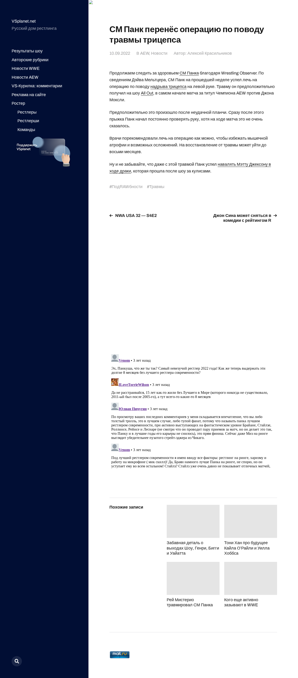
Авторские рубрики (30, 59)
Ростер (18, 103)
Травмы (156, 186)
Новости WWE (26, 68)
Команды (26, 129)
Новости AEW (25, 77)
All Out (147, 93)
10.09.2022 (119, 53)
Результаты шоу (27, 51)
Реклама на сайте (29, 94)
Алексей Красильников (209, 53)
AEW (144, 53)
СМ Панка (189, 73)
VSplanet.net (24, 21)
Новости (159, 53)
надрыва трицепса (168, 86)
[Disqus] (193, 286)
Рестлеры (27, 112)
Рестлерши (28, 120)
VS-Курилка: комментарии (37, 86)
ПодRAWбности (127, 186)
